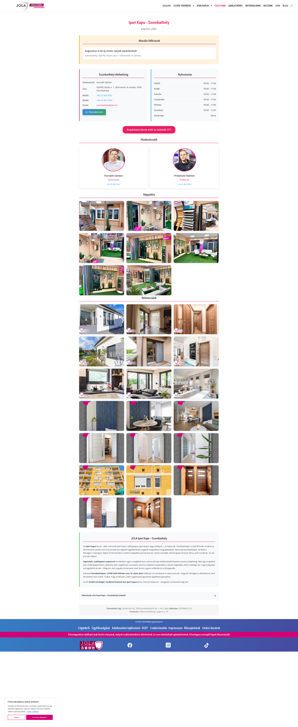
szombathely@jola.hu (107, 105)
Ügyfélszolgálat (101, 628)
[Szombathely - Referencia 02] (148, 319)
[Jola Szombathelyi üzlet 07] (101, 280)
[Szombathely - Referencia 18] (196, 480)
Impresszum (175, 628)
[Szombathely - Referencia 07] (101, 384)
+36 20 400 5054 (104, 100)
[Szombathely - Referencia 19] (101, 512)
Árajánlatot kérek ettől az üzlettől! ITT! (149, 129)
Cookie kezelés (158, 628)
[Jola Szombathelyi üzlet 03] (196, 216)
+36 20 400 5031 (104, 95)
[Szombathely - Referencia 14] (148, 448)
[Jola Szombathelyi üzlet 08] (148, 280)
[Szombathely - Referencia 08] (148, 384)
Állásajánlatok (192, 628)
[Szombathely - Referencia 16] (101, 480)
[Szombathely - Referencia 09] (196, 384)
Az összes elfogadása (39, 717)
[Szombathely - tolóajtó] (196, 351)
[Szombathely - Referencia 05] (148, 351)
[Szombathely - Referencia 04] (101, 351)
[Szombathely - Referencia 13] (101, 448)
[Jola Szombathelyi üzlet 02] (148, 216)
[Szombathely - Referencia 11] (148, 416)
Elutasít (16, 717)
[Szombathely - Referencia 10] (101, 416)
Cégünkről (84, 628)
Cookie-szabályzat (33, 712)
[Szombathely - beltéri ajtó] (196, 319)
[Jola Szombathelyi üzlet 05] (148, 248)
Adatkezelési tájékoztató (126, 628)
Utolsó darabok (211, 628)
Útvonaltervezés (94, 112)
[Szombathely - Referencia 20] (148, 512)
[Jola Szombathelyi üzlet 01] (101, 216)
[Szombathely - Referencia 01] (101, 319)
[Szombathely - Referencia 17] (148, 480)
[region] (30, 710)
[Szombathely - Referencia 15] (196, 448)
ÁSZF (145, 628)
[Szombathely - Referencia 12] (196, 416)
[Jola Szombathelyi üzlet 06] (196, 248)
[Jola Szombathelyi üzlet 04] (101, 248)
